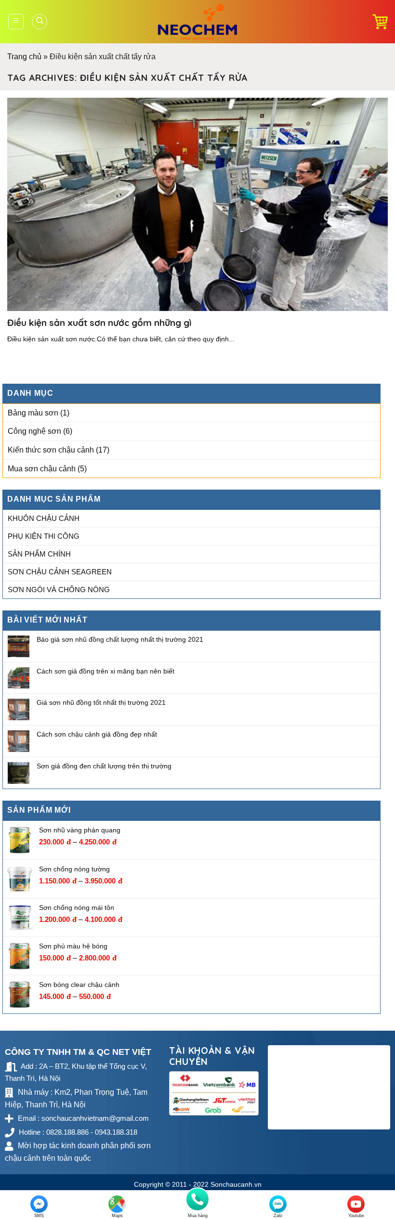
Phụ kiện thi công (43, 536)
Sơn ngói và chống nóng (59, 589)
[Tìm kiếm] (39, 21)
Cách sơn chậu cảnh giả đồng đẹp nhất (97, 734)
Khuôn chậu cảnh (43, 518)
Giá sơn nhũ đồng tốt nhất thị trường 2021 (101, 703)
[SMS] (39, 1204)
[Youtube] (356, 1204)
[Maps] (117, 1204)
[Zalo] (278, 1204)
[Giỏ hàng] (380, 21)
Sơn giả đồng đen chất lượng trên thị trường (104, 766)
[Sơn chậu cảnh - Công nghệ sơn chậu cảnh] (197, 21)
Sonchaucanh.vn (236, 1184)
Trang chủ (24, 56)
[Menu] (16, 21)
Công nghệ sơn (34, 432)
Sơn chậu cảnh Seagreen (60, 572)
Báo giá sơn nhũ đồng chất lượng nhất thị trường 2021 (120, 639)
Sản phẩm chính (39, 554)
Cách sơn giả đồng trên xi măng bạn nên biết (105, 671)
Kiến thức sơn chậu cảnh (51, 450)
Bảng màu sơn (33, 413)
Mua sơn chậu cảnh (42, 469)
